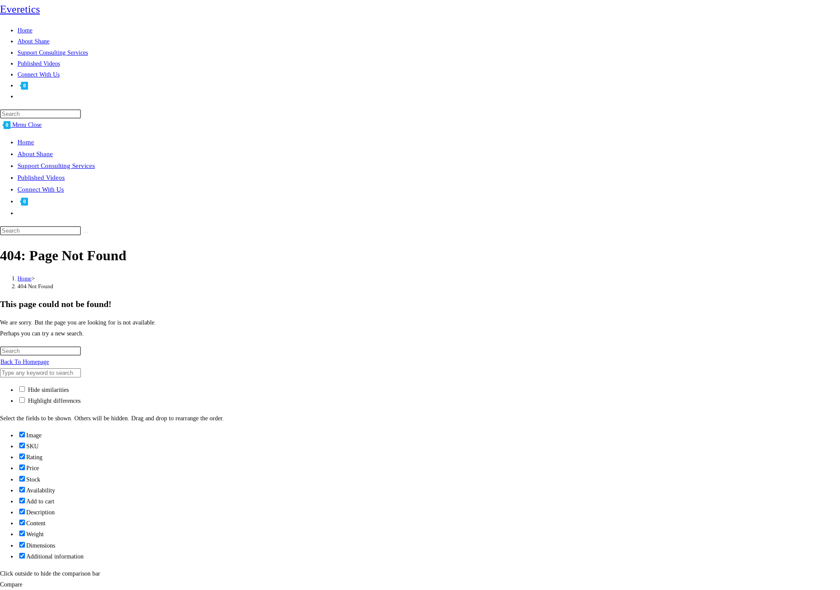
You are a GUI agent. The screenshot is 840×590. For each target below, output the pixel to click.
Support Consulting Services (56, 165)
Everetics (20, 9)
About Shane (35, 153)
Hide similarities (47, 390)
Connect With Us (41, 189)
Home (26, 142)
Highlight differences (53, 401)
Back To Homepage (24, 362)
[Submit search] (86, 233)
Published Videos (41, 177)
